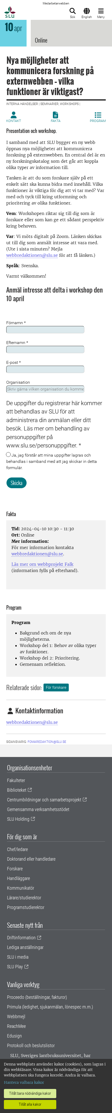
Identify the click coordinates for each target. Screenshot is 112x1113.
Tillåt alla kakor (30, 1104)
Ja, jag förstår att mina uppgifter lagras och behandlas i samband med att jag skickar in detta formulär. (51, 461)
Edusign (14, 1036)
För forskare (56, 687)
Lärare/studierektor (24, 897)
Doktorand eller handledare (31, 859)
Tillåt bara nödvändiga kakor (30, 1093)
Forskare (15, 868)
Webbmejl (16, 1016)
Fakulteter (16, 780)
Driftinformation (21, 937)
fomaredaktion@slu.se (47, 742)
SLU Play (15, 966)
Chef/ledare (17, 849)
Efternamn (17, 342)
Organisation (18, 382)
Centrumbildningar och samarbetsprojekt (44, 799)
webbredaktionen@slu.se (32, 255)
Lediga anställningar (25, 947)
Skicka (16, 483)
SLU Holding (18, 819)
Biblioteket (16, 790)
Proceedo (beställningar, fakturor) (37, 997)
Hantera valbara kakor (24, 1082)
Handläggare (18, 878)
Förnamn (16, 322)
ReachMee (16, 1026)
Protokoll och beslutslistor (31, 1045)
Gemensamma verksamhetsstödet (38, 809)
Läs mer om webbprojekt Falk (42, 564)
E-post (13, 362)
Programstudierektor (25, 907)
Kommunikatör (20, 888)
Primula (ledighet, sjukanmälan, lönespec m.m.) (50, 1007)
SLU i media (17, 957)
